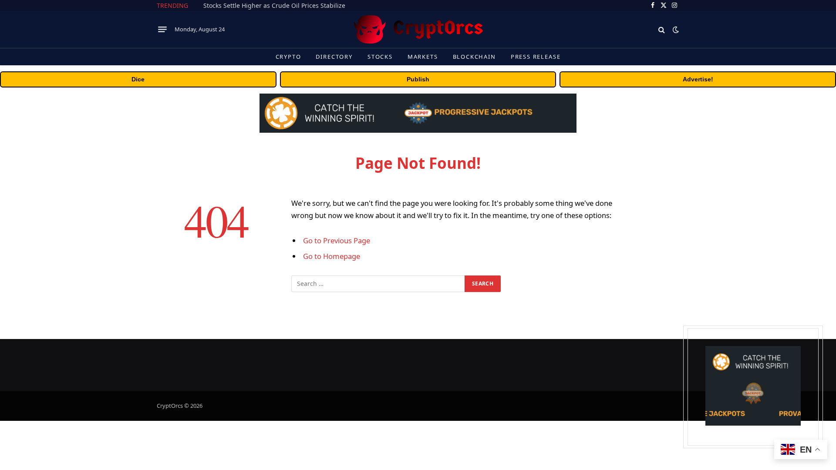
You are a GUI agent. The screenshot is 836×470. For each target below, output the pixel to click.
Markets (423, 56)
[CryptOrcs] (418, 29)
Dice (138, 79)
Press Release (536, 56)
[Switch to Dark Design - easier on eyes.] (675, 29)
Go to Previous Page (336, 240)
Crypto (288, 56)
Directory (334, 56)
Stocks (380, 56)
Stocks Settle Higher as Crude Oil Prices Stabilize (274, 6)
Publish (418, 79)
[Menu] (162, 29)
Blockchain (474, 56)
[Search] (662, 29)
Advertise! (698, 79)
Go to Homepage (331, 256)
